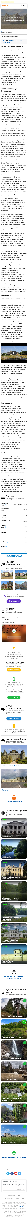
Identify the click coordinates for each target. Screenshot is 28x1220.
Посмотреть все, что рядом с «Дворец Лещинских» (14, 977)
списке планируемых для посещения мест (14, 665)
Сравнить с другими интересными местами (14, 555)
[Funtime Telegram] (8, 1173)
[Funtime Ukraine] (5, 6)
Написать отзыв (14, 718)
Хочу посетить (14, 669)
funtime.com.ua (19, 1198)
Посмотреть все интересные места (14, 1157)
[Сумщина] (14, 778)
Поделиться (14, 601)
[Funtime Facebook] (12, 1173)
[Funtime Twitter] (20, 1173)
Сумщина (5, 790)
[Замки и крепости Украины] (14, 754)
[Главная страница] (1, 31)
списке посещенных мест (10, 692)
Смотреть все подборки (14, 801)
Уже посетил (15, 697)
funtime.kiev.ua (20, 1206)
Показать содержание (11, 36)
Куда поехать (7, 31)
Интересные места (17, 31)
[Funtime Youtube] (16, 1173)
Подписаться (20, 1189)
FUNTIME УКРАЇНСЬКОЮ (8, 1)
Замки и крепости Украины (11, 766)
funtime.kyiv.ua (9, 1198)
